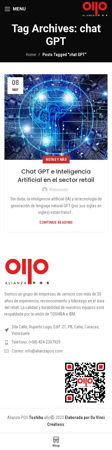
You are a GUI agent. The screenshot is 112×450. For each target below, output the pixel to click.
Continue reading (56, 222)
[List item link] (56, 342)
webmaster (58, 189)
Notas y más (56, 159)
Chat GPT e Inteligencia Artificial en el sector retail (56, 175)
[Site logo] (95, 8)
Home (31, 54)
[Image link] (26, 271)
